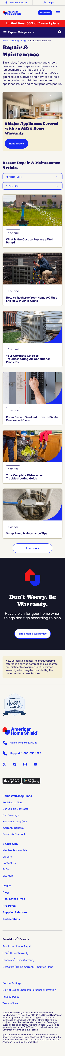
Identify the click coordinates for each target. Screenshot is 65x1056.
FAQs (6, 869)
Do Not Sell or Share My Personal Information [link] (29, 990)
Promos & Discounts (14, 834)
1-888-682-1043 (18, 2)
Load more (32, 548)
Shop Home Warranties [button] (33, 633)
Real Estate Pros (14, 899)
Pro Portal (9, 905)
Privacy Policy (11, 996)
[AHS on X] (4, 764)
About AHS (10, 844)
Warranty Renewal (13, 827)
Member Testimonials (15, 850)
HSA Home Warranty (16, 953)
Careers (7, 856)
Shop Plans (45, 12)
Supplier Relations (15, 912)
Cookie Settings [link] (12, 983)
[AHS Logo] (12, 13)
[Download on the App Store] (12, 782)
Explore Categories (19, 32)
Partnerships (11, 919)
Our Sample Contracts (15, 808)
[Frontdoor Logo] (20, 731)
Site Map (8, 875)
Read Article (16, 143)
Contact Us (9, 863)
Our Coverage (11, 815)
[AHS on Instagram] (25, 764)
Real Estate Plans (13, 802)
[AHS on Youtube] (35, 764)
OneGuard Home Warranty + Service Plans (28, 967)
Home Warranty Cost (15, 821)
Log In (51, 2)
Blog (6, 892)
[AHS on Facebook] (15, 764)
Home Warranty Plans (17, 796)
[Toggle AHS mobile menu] (58, 13)
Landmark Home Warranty (18, 960)
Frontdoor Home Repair (17, 946)
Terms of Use (10, 1003)
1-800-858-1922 (31, 753)
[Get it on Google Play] (31, 782)
